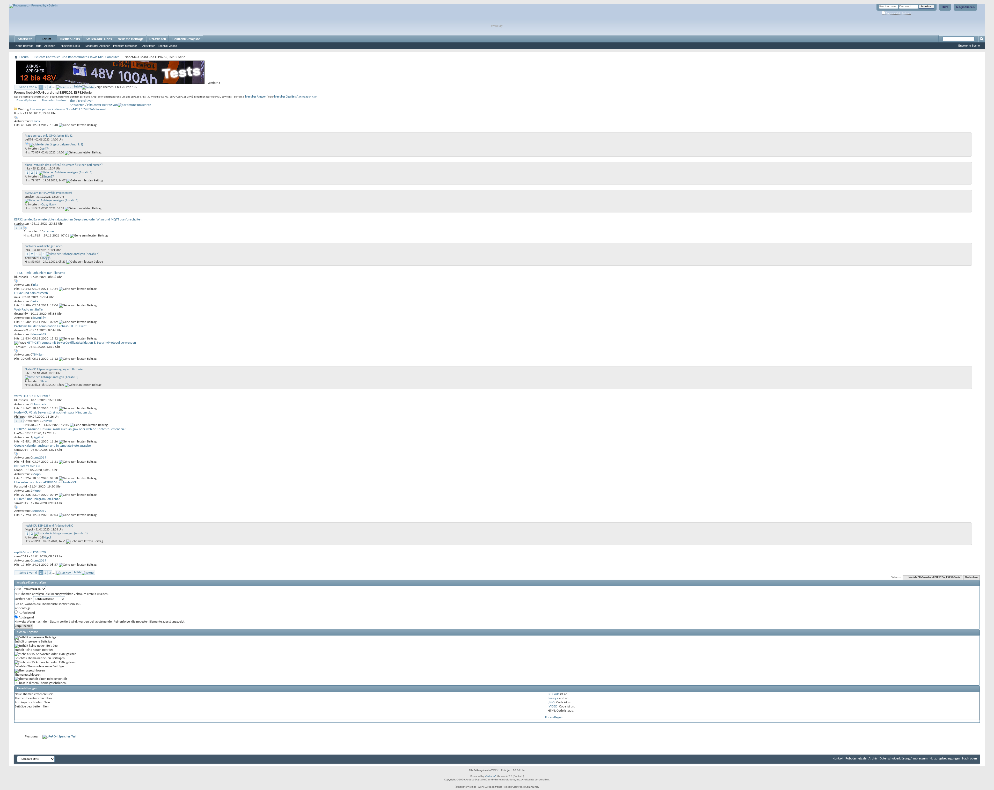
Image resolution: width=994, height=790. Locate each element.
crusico (29, 196)
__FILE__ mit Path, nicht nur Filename (39, 273)
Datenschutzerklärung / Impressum (903, 758)
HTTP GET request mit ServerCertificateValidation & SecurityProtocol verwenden (81, 342)
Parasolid (20, 486)
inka (27, 168)
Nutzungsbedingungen (945, 758)
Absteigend (26, 617)
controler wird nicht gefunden (43, 246)
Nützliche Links (70, 45)
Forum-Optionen (26, 100)
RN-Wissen (157, 39)
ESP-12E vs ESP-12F (27, 466)
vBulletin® (490, 776)
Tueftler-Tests (70, 39)
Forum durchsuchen (54, 100)
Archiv (873, 758)
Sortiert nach (23, 599)
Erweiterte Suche (969, 45)
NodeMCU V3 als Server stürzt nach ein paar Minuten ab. (53, 412)
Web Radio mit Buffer (29, 309)
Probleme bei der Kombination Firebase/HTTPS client (50, 326)
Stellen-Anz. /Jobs (99, 39)
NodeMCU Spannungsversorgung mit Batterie (54, 369)
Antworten (77, 105)
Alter (17, 588)
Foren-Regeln (554, 717)
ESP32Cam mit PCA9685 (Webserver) (48, 193)
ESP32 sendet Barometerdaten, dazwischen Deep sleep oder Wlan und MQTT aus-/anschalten (78, 219)
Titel (72, 100)
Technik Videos (167, 45)
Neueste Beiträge (131, 39)
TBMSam (20, 347)
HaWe (18, 433)
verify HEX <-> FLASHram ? (32, 396)
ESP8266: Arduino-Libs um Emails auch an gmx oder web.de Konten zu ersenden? (70, 429)
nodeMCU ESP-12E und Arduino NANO (49, 525)
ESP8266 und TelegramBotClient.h (37, 499)
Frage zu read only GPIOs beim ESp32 (48, 135)
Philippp (20, 416)
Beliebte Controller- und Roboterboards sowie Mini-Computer (76, 57)
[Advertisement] (69, 2)
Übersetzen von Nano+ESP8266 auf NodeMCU (45, 482)
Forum (46, 39)
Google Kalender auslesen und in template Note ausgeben (53, 445)
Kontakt (838, 758)
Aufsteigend (26, 613)
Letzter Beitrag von (105, 105)
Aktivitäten (148, 45)
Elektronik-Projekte (186, 39)
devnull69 (21, 313)
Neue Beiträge (24, 45)
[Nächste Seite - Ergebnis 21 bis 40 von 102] (63, 86)
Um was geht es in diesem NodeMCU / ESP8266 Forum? (68, 109)
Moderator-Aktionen (97, 45)
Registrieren (965, 7)
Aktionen (49, 45)
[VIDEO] (553, 706)
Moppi (18, 470)
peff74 (29, 139)
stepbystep (21, 223)
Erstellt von (85, 100)
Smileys (553, 698)
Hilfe (945, 7)
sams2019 (21, 450)
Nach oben (971, 577)
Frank (18, 113)
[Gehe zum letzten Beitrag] (78, 125)
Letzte (78, 86)
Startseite (25, 39)
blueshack (21, 277)
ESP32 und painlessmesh (31, 293)
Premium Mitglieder (125, 45)
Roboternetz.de (855, 758)
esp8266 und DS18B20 (30, 552)
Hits (89, 105)
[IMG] (552, 702)
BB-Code (553, 694)
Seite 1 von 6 (28, 87)
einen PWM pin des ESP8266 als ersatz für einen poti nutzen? (64, 165)
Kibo (27, 373)
